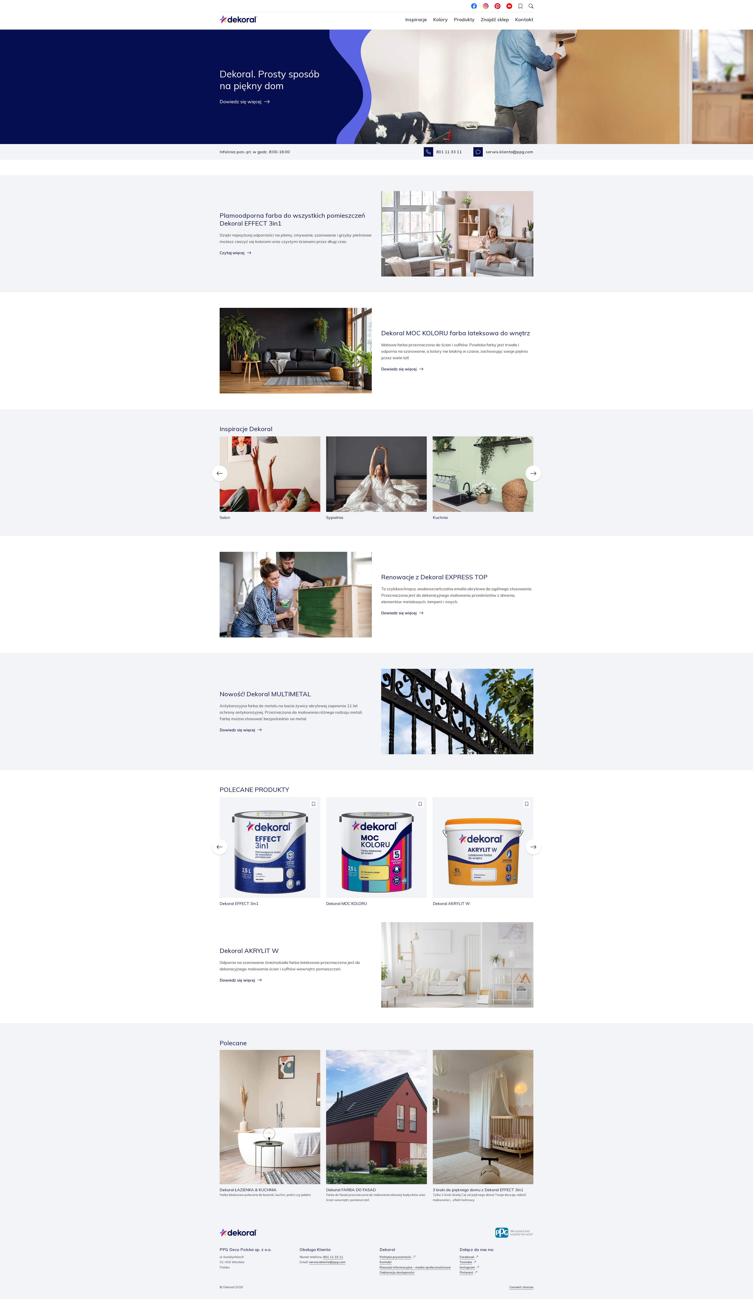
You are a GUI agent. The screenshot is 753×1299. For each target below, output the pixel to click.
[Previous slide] (219, 473)
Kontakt (524, 19)
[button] (520, 6)
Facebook (467, 1257)
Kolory (440, 19)
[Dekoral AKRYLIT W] (483, 851)
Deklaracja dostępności (397, 1272)
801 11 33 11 (449, 151)
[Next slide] (533, 473)
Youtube (466, 1262)
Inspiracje (416, 19)
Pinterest (466, 1272)
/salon (224, 439)
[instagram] (486, 6)
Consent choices (521, 1287)
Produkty (464, 19)
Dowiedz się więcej (240, 101)
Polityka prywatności (395, 1257)
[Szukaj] (531, 6)
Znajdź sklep (495, 19)
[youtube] (509, 6)
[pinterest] (497, 6)
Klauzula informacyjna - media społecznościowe (415, 1267)
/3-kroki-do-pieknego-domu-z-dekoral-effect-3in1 (470, 1052)
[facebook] (474, 6)
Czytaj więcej (232, 252)
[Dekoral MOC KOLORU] (376, 851)
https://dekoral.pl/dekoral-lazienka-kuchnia (251, 1052)
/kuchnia (439, 439)
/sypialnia (333, 439)
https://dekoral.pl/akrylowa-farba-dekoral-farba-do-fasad (369, 1052)
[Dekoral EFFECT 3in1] (270, 851)
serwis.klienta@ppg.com (509, 151)
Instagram (467, 1267)
